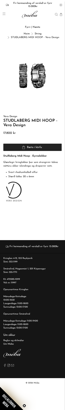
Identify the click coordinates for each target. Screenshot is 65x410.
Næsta (36, 27)
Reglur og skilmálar (13, 340)
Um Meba (8, 344)
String (38, 34)
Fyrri (27, 27)
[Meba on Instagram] (8, 366)
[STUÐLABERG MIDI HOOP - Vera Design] (32, 76)
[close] (60, 5)
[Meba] (30, 14)
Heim (27, 34)
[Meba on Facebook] (4, 366)
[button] (11, 398)
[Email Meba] (12, 366)
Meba (36, 383)
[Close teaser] (24, 405)
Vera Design (10, 116)
